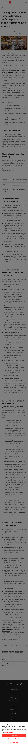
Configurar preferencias (14, 738)
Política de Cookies (8, 732)
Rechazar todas (14, 742)
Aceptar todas (14, 735)
